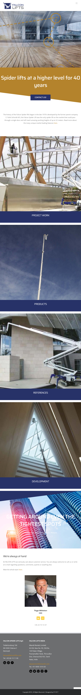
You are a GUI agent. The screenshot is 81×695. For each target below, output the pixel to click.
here (20, 570)
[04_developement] (40, 403)
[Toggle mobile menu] (77, 3)
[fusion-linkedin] (38, 618)
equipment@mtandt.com (39, 664)
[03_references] (40, 314)
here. (56, 123)
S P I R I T (55, 692)
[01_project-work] (40, 137)
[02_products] (40, 225)
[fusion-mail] (42, 618)
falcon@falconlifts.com (12, 655)
